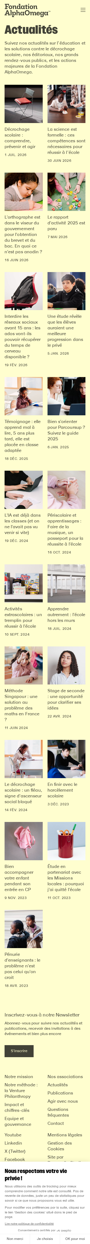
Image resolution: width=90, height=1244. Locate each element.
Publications (60, 1093)
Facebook (15, 1160)
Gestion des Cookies (60, 1146)
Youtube (13, 1135)
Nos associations (65, 1077)
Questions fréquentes (58, 1112)
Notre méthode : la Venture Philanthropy (21, 1091)
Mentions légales (65, 1135)
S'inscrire (19, 1051)
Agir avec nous (63, 1101)
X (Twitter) (15, 1151)
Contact (56, 1124)
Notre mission (19, 1077)
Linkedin (13, 1143)
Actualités (58, 1085)
